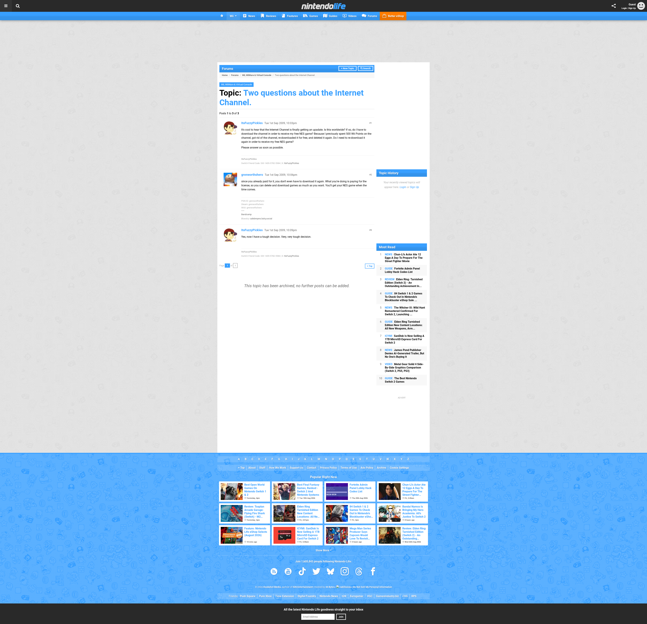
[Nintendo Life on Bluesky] (330, 572)
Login (624, 8)
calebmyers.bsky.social (261, 218)
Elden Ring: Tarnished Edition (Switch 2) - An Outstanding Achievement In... (404, 283)
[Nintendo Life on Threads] (359, 572)
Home (225, 75)
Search (367, 68)
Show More (323, 550)
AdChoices (346, 587)
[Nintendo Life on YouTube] (288, 572)
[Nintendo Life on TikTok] (302, 572)
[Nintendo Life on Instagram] (344, 572)
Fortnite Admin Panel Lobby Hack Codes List (402, 270)
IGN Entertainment (303, 587)
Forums (227, 69)
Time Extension (284, 596)
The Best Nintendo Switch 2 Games (401, 380)
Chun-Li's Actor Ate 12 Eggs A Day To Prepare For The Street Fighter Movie (404, 258)
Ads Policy (367, 467)
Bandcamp (246, 214)
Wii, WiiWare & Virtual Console (256, 75)
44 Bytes (330, 587)
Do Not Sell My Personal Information (372, 587)
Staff (262, 467)
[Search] (18, 6)
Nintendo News (329, 596)
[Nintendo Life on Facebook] (373, 572)
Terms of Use (349, 467)
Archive (381, 467)
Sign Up (632, 8)
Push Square (247, 596)
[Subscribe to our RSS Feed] (274, 572)
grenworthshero (252, 174)
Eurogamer (356, 596)
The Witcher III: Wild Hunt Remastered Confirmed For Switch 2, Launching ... (405, 311)
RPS (414, 596)
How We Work (277, 467)
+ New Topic (347, 68)
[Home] (221, 16)
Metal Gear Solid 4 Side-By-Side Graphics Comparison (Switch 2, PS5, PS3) (404, 368)
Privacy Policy (328, 467)
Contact (311, 467)
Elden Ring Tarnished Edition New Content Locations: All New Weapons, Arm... (404, 325)
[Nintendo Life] (323, 6)
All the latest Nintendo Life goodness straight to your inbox (323, 609)
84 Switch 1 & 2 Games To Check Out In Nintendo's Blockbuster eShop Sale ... (403, 297)
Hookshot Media (272, 587)
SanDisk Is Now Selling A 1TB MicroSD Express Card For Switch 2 (404, 339)
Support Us (296, 467)
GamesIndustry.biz (387, 596)
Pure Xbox (265, 596)
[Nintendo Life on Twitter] (316, 572)
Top (242, 467)
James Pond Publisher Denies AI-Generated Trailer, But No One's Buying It (404, 353)
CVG (405, 596)
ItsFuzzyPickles (252, 123)
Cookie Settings (399, 467)
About (252, 467)
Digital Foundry (307, 596)
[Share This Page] (614, 6)
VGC (369, 596)
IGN (344, 596)
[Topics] (6, 6)
